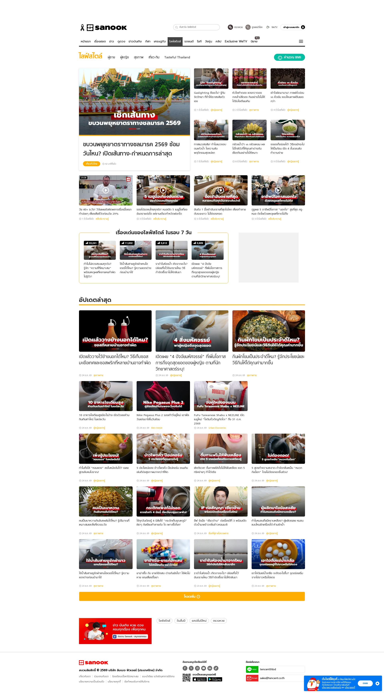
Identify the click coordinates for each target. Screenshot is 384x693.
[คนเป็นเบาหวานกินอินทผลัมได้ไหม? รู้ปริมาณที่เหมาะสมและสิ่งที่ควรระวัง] (106, 501)
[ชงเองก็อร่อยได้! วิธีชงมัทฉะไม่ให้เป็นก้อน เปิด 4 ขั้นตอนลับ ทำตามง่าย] (288, 130)
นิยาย (254, 41)
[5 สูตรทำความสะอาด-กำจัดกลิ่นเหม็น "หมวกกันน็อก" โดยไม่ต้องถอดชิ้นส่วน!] (278, 449)
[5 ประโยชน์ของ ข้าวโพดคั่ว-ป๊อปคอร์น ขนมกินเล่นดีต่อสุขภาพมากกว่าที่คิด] (163, 449)
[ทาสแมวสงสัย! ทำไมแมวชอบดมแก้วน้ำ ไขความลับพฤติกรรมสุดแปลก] (211, 130)
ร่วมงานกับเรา (101, 676)
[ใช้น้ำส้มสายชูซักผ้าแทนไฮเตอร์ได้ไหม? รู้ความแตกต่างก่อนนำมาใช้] (106, 554)
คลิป (218, 41)
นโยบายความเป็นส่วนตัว (91, 681)
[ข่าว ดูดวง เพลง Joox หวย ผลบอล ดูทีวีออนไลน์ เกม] (93, 662)
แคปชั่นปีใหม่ (199, 621)
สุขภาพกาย (254, 110)
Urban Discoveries (217, 428)
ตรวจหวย (219, 621)
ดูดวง (121, 41)
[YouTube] (203, 668)
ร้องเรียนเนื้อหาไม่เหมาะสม (125, 676)
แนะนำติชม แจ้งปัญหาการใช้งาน (158, 676)
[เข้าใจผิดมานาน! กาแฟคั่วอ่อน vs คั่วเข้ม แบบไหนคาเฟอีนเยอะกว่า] (288, 78)
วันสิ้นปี (181, 621)
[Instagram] (197, 668)
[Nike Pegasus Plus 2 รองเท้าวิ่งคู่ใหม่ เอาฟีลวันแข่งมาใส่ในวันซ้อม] (163, 396)
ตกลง (365, 683)
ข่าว (111, 41)
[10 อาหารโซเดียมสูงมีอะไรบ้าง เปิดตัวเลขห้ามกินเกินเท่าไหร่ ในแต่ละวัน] (106, 396)
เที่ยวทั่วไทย (91, 163)
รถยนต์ (189, 41)
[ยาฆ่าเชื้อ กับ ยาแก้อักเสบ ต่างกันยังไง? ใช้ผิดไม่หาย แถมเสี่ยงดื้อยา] (163, 554)
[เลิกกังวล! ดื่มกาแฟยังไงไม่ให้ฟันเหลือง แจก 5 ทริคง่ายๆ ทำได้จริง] (221, 449)
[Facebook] (185, 668)
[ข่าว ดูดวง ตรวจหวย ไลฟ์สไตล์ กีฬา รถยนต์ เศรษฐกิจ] (103, 27)
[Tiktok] (216, 668)
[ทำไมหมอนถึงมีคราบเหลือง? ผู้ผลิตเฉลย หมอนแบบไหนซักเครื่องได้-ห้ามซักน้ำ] (278, 501)
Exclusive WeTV (236, 41)
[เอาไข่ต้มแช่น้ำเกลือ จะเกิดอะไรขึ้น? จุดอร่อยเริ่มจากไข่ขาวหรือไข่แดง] (278, 554)
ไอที (199, 41)
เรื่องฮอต (100, 41)
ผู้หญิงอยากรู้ (216, 110)
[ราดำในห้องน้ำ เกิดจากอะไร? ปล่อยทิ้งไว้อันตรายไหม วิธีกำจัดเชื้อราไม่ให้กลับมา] (221, 554)
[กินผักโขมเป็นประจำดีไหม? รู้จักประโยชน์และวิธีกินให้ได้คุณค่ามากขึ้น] (268, 330)
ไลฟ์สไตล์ (175, 41)
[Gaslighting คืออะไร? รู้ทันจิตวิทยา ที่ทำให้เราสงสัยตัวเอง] (211, 78)
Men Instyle (156, 428)
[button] (176, 27)
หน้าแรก (86, 41)
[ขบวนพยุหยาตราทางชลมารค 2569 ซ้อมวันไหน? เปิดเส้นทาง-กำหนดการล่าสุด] (134, 102)
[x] (191, 668)
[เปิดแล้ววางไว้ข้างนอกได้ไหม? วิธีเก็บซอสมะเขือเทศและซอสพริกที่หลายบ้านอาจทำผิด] (115, 330)
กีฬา (147, 41)
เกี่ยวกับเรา (85, 676)
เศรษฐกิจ (160, 41)
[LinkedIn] (209, 668)
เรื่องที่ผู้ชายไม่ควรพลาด (219, 533)
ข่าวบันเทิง (135, 41)
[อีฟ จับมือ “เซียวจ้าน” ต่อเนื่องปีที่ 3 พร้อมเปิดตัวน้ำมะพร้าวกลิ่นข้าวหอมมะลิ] (221, 501)
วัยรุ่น (208, 41)
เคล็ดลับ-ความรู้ (102, 219)
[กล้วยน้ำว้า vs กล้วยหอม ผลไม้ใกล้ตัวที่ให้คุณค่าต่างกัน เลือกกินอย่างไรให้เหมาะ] (249, 130)
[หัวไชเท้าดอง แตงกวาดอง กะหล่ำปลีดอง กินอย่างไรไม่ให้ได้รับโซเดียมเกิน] (249, 78)
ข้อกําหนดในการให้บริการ (136, 681)
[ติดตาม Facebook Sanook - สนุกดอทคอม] (115, 631)
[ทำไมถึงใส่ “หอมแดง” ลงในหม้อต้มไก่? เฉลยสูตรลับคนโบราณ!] (106, 449)
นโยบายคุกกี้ (114, 681)
